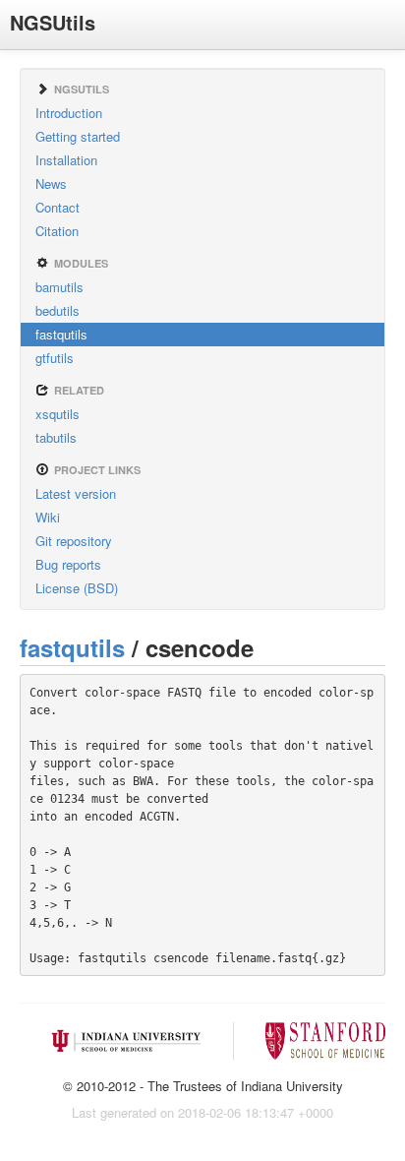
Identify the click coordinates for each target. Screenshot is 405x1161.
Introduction (68, 112)
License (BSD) (76, 588)
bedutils (57, 310)
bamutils (59, 286)
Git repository (73, 540)
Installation (66, 160)
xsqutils (57, 413)
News (51, 183)
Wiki (47, 517)
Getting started (77, 136)
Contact (57, 207)
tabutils (56, 437)
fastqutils (61, 334)
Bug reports (68, 564)
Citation (57, 230)
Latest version (75, 493)
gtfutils (54, 357)
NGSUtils (52, 22)
